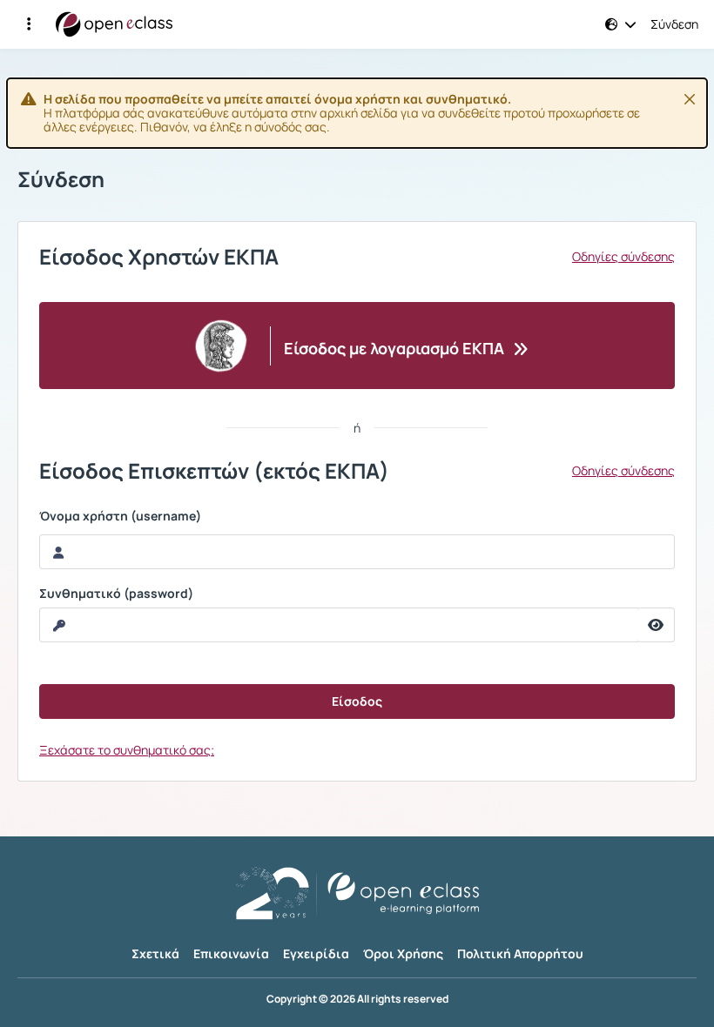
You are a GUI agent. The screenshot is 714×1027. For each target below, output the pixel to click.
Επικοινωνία (231, 953)
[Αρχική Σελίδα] (114, 24)
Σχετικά (155, 953)
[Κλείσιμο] (689, 99)
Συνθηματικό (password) (116, 594)
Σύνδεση (674, 24)
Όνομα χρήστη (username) (120, 516)
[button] (29, 24)
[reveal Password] (656, 624)
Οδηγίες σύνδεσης (623, 257)
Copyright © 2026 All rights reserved (357, 999)
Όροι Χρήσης (403, 953)
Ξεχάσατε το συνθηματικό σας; (126, 750)
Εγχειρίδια (316, 953)
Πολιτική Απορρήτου (520, 953)
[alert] (357, 113)
